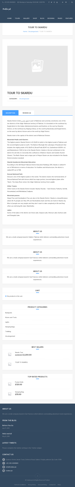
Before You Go (7, 425)
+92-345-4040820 (12, 463)
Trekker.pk (6, 9)
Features (69, 18)
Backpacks (8, 313)
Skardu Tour (19, 352)
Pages (60, 18)
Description (10, 113)
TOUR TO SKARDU (21, 362)
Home (9, 18)
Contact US (52, 484)
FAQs (59, 484)
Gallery (26, 18)
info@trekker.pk (11, 467)
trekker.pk (9, 471)
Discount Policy (42, 484)
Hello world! (7, 434)
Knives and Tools (11, 317)
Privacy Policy (32, 484)
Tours (17, 18)
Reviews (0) (27, 113)
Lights (7, 322)
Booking (51, 18)
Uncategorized (33, 31)
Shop (35, 18)
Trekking (8, 331)
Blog (42, 18)
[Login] (63, 2)
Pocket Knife (19, 382)
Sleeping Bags (10, 327)
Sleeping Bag (19, 392)
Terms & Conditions (20, 484)
